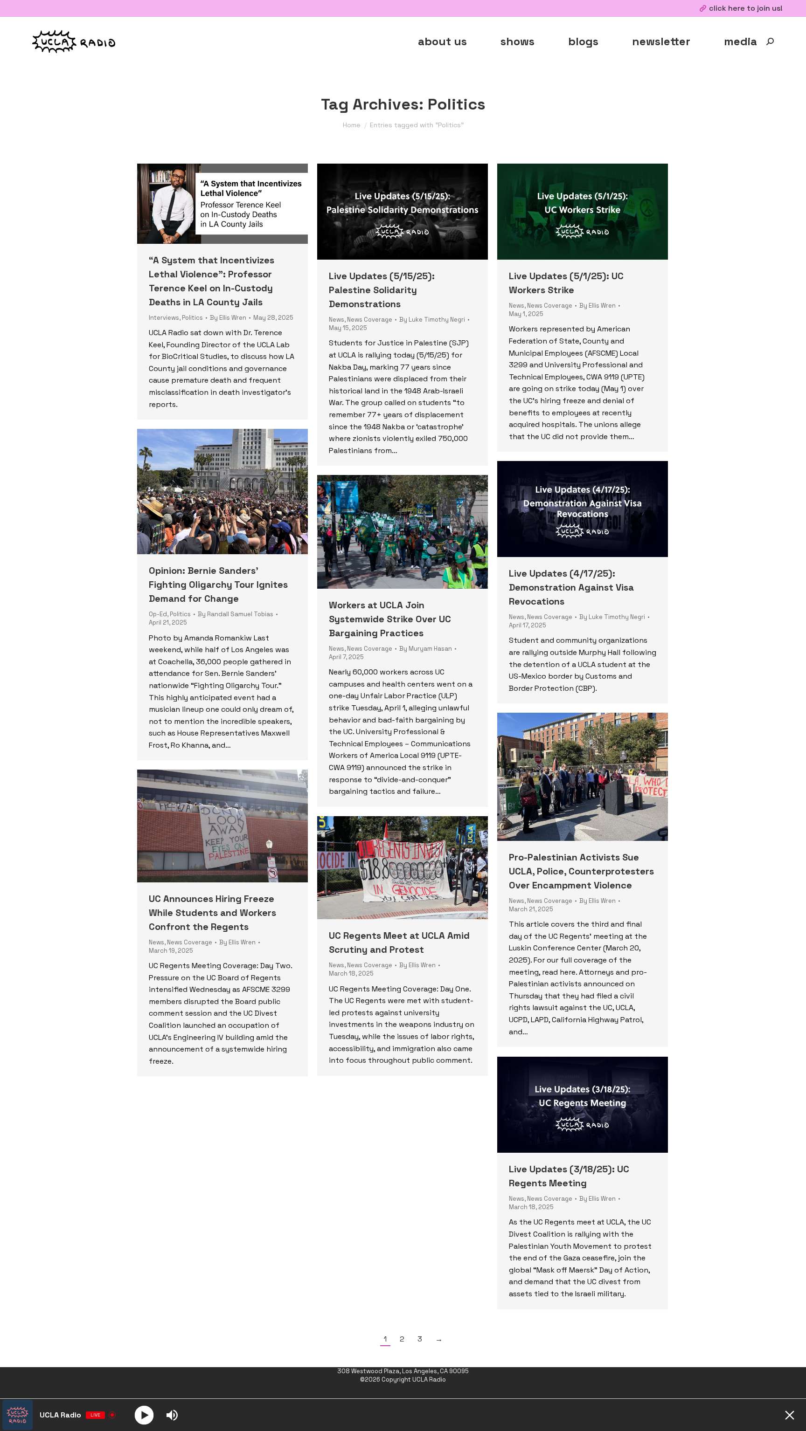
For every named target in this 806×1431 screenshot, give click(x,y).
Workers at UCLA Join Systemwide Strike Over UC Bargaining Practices (390, 619)
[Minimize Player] (790, 1415)
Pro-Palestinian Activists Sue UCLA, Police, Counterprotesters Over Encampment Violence (581, 871)
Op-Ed (158, 614)
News (336, 319)
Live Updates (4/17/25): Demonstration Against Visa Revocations (571, 587)
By (228, 318)
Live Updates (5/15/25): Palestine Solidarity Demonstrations (382, 290)
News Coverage (369, 319)
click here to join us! (746, 8)
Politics (192, 318)
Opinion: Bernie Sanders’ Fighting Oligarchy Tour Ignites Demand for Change (218, 584)
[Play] (144, 1415)
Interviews (164, 318)
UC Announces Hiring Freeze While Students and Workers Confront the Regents (212, 913)
